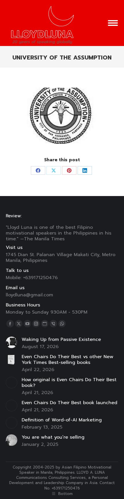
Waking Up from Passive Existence (61, 339)
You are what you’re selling (53, 437)
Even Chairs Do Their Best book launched (69, 403)
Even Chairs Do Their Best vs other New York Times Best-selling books (67, 359)
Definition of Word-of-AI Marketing (62, 420)
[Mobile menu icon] (113, 23)
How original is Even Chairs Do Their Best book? (69, 382)
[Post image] (11, 342)
